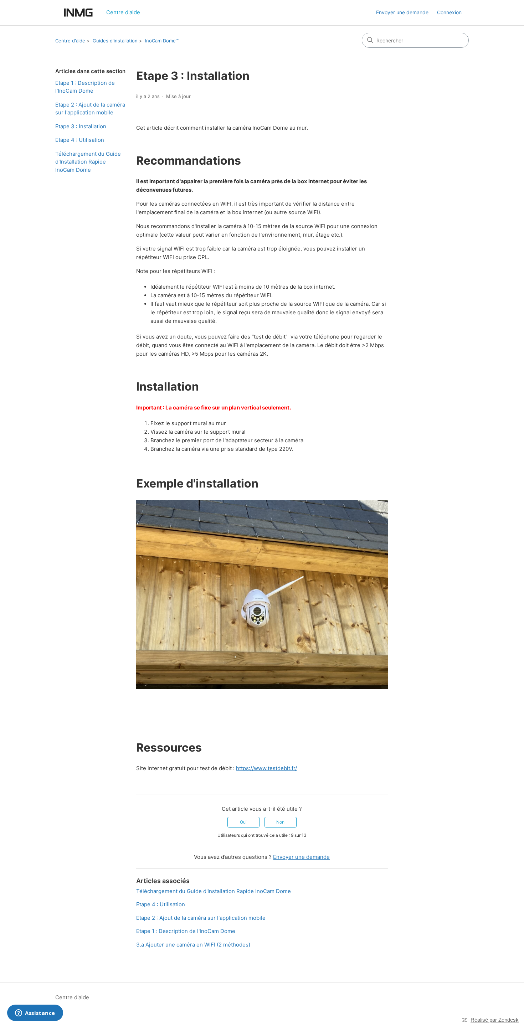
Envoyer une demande (402, 12)
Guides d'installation (115, 40)
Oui (243, 822)
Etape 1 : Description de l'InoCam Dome (85, 86)
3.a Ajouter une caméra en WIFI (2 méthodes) (193, 944)
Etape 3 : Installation (80, 126)
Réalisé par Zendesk (495, 1020)
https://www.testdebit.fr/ (266, 768)
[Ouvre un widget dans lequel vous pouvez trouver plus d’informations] (35, 1013)
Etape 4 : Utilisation (79, 139)
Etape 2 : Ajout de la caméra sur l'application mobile (90, 108)
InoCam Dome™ (162, 40)
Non (280, 822)
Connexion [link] (449, 12)
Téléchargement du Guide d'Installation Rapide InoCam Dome (88, 161)
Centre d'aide (70, 40)
